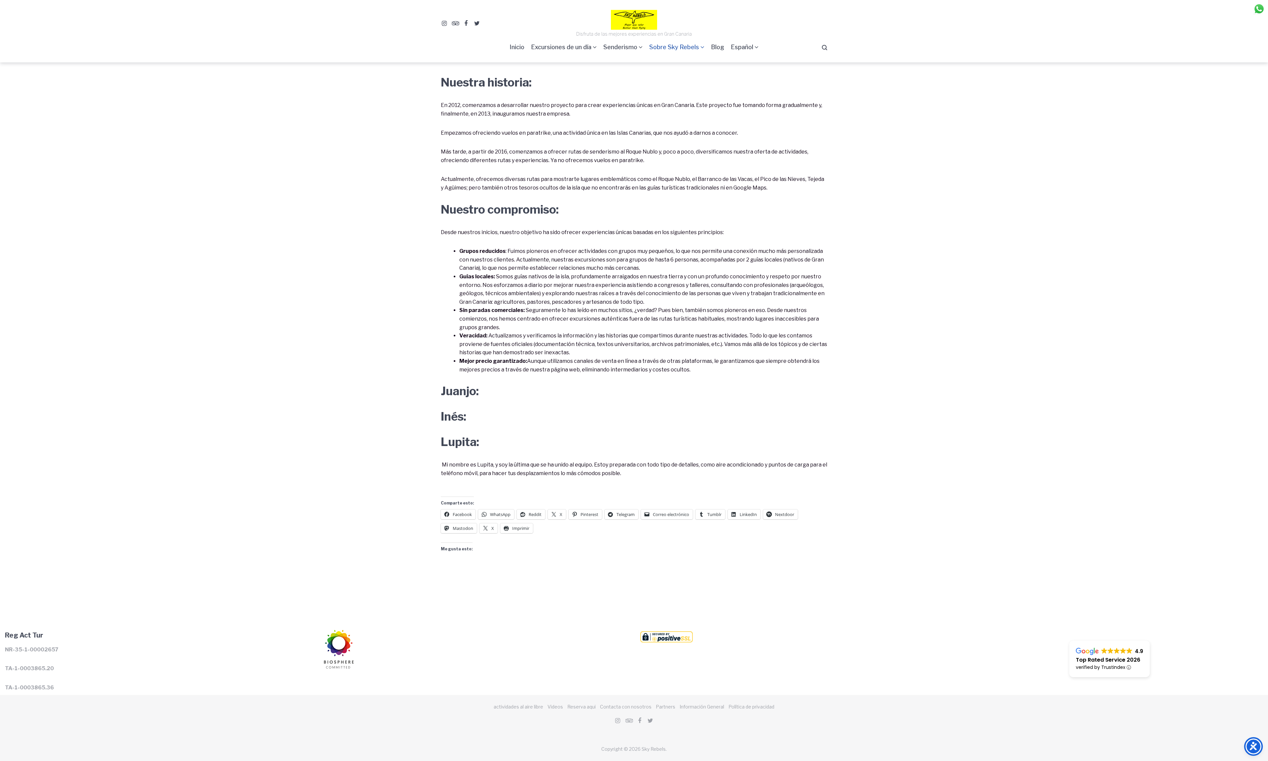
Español (742, 47)
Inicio (517, 47)
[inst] (444, 23)
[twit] (477, 23)
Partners (665, 706)
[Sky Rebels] (338, 634)
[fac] (466, 23)
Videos (555, 706)
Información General (702, 706)
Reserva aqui (581, 706)
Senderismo (620, 47)
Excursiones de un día (561, 47)
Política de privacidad (751, 706)
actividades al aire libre (518, 706)
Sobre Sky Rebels (674, 47)
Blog (717, 47)
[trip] (455, 23)
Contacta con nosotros (626, 706)
